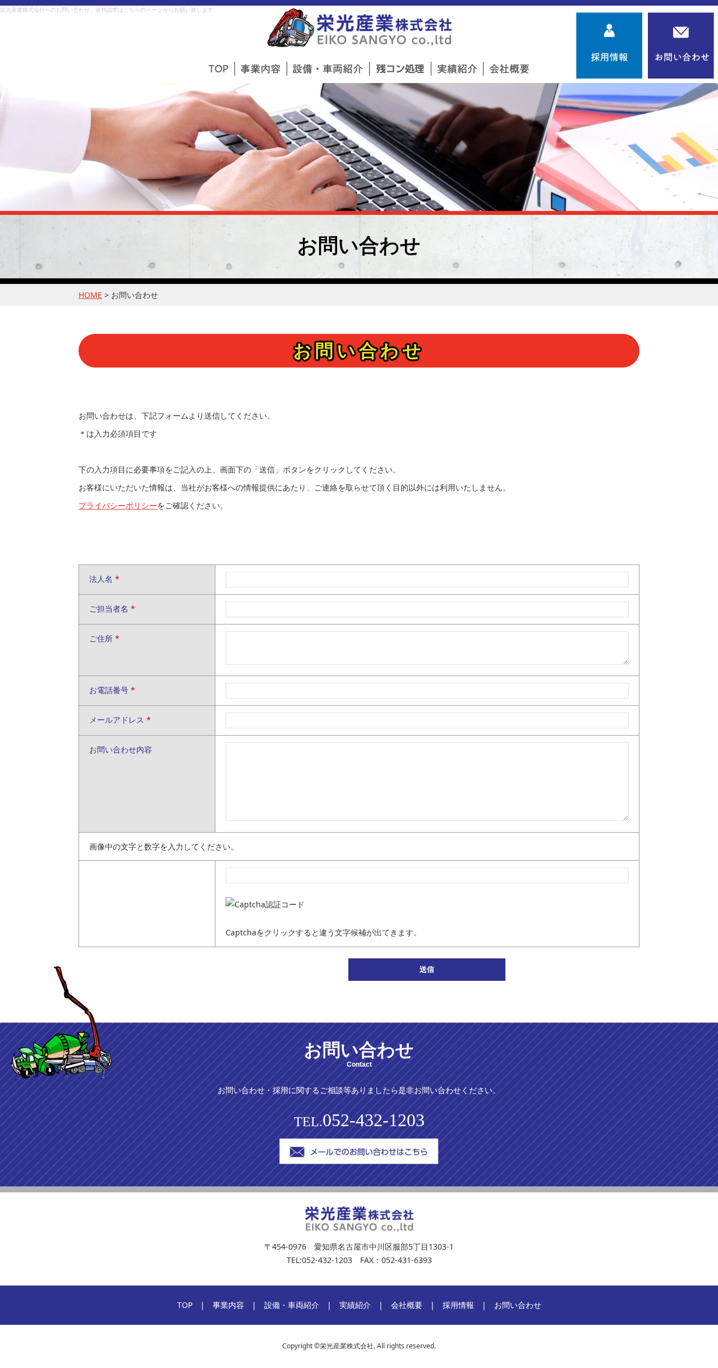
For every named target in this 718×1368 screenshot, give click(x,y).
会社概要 (406, 1305)
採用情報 (458, 1305)
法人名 (104, 578)
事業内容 (228, 1305)
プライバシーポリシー (118, 505)
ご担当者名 (112, 608)
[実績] (457, 69)
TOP (184, 1305)
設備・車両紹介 (291, 1305)
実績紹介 (355, 1305)
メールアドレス (120, 719)
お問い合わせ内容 (120, 749)
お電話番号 (112, 690)
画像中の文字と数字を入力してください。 (163, 846)
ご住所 (104, 638)
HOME (90, 295)
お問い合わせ (517, 1305)
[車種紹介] (328, 69)
